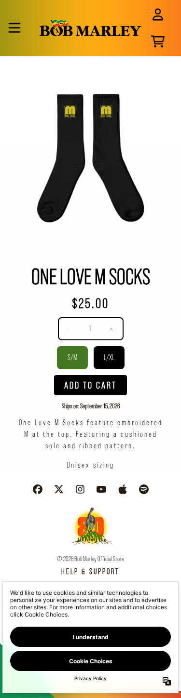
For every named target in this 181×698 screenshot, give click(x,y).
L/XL (109, 357)
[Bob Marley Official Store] (90, 28)
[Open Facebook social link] (37, 489)
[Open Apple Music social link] (122, 489)
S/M (72, 357)
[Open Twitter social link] (59, 489)
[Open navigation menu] (14, 28)
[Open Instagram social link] (80, 489)
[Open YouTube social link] (101, 489)
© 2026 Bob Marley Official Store (90, 559)
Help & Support (90, 571)
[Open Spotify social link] (143, 489)
